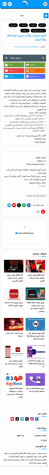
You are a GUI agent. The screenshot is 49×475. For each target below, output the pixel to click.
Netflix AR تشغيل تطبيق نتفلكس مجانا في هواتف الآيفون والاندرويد (15, 278)
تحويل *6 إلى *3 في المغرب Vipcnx (14, 334)
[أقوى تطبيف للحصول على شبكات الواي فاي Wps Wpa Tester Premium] (35, 324)
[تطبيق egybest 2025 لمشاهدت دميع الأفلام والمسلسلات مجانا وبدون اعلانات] (13, 379)
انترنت (22, 25)
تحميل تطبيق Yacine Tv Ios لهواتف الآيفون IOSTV (14, 304)
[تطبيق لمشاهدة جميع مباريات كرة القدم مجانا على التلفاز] (13, 352)
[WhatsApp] (23, 205)
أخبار (41, 25)
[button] (5, 4)
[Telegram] (9, 205)
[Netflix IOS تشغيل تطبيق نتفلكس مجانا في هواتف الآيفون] (35, 266)
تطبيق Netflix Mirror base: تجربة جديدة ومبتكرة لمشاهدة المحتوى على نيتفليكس (35, 307)
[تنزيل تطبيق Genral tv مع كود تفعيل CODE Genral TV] (35, 352)
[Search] (10, 4)
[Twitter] (19, 205)
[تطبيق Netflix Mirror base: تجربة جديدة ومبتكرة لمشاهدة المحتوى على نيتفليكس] (35, 293)
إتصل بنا (44, 440)
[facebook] (37, 419)
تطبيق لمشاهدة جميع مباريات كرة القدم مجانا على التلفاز (14, 363)
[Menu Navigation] (41, 4)
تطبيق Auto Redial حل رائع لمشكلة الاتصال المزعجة (35, 390)
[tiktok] (17, 419)
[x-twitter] (27, 419)
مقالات (24, 31)
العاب (32, 25)
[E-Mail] (14, 205)
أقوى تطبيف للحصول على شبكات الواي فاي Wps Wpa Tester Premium (35, 336)
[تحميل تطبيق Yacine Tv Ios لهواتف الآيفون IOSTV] (13, 293)
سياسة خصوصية (41, 435)
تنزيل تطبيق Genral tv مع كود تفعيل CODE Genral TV (36, 363)
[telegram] (22, 419)
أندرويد (12, 25)
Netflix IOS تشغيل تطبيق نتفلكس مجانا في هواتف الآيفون (36, 278)
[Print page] (43, 212)
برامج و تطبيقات (37, 31)
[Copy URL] (38, 212)
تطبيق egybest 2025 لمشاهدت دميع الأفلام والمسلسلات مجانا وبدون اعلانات (15, 393)
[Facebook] (28, 205)
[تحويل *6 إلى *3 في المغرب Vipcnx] (13, 324)
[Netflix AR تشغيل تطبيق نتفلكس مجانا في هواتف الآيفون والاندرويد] (13, 266)
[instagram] (32, 419)
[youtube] (12, 419)
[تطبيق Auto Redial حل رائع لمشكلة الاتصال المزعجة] (35, 379)
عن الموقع (20, 435)
